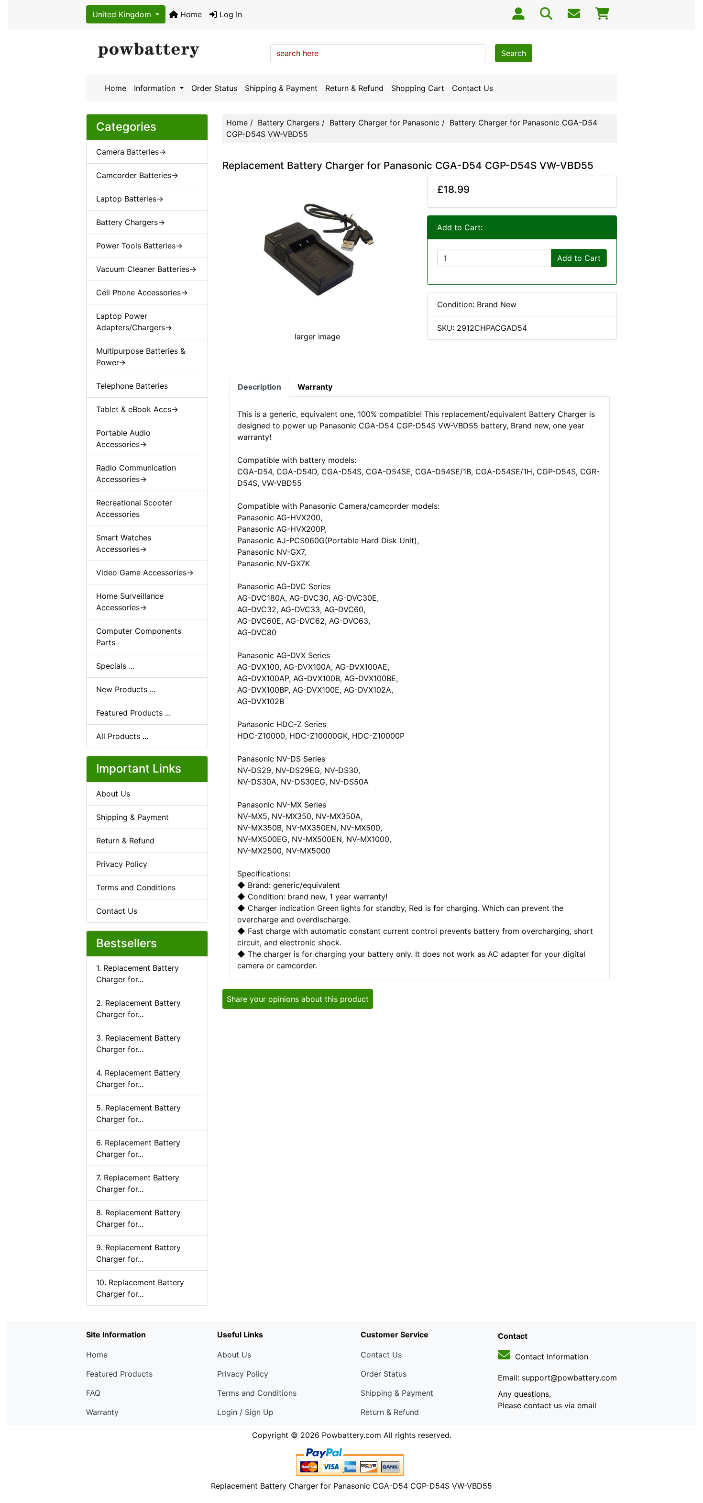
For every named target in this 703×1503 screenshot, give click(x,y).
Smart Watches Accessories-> (123, 543)
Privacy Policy (121, 864)
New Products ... (125, 689)
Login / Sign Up (245, 1412)
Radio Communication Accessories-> (136, 473)
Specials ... (115, 666)
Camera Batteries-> (131, 152)
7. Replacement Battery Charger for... (137, 1183)
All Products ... (122, 736)
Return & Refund (354, 88)
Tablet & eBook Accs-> (137, 409)
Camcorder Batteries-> (137, 175)
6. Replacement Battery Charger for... (138, 1148)
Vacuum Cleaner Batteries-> (146, 269)
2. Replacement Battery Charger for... (138, 1008)
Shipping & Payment (281, 88)
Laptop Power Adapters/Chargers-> (134, 321)
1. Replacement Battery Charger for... (137, 973)
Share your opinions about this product (298, 999)
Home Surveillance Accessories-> (130, 601)
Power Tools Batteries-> (139, 245)
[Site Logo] (175, 50)
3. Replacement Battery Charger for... (138, 1043)
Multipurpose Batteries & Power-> (140, 356)
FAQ (93, 1393)
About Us (113, 793)
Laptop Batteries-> (130, 198)
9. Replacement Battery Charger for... (138, 1253)
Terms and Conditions (136, 887)
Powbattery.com (351, 1435)
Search (513, 53)
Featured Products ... (133, 713)
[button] (685, 1456)
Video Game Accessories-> (145, 572)
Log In (229, 14)
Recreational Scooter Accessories (134, 508)
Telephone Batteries (132, 386)
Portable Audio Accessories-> (123, 438)
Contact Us (472, 88)
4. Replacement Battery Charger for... (138, 1078)
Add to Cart (579, 258)
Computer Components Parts (138, 636)
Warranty (102, 1412)
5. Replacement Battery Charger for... (138, 1113)
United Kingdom (123, 14)
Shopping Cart (417, 88)
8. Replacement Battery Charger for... (138, 1218)
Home (190, 14)
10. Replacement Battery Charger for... (140, 1288)
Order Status (214, 88)
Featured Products (119, 1374)
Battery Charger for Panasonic (384, 122)
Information (156, 88)
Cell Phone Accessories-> (142, 292)
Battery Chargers (288, 122)
